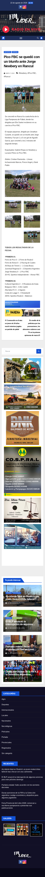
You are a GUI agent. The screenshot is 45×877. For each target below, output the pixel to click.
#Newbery (23, 73)
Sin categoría (7, 753)
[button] (38, 38)
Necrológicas (7, 726)
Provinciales (17, 618)
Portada (15, 52)
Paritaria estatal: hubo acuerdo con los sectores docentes (19, 649)
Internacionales (8, 710)
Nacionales (6, 721)
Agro (3, 699)
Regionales (17, 593)
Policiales (6, 732)
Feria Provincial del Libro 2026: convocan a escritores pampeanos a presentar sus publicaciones (19, 805)
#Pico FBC (32, 73)
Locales (5, 715)
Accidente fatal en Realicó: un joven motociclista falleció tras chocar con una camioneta (22, 599)
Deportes (7, 52)
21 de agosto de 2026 (16, 603)
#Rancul (7, 77)
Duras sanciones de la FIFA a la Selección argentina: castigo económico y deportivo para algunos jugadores (20, 795)
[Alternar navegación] (21, 38)
